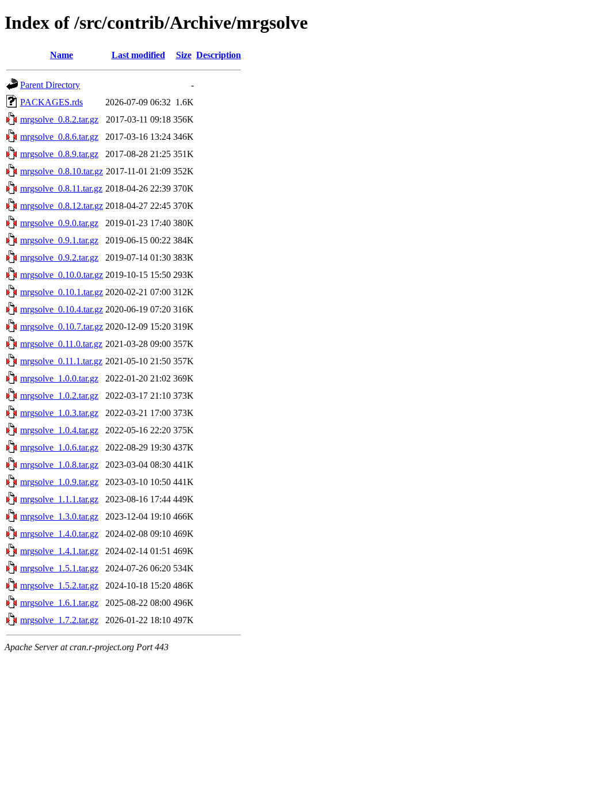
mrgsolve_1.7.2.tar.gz (59, 620)
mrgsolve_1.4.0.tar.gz (59, 534)
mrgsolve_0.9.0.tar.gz (59, 223)
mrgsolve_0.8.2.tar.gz (59, 119)
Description (218, 55)
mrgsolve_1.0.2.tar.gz (59, 395)
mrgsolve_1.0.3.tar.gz (59, 413)
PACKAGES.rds (51, 102)
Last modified (138, 55)
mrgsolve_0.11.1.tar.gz (61, 361)
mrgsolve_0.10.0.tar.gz (61, 275)
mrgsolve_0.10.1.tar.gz (61, 292)
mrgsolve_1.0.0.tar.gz (59, 378)
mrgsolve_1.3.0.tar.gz (59, 516)
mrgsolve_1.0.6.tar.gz (59, 447)
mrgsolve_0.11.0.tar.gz (61, 344)
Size (184, 55)
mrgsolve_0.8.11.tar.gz (61, 188)
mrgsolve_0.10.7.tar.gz (61, 326)
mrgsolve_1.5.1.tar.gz (59, 568)
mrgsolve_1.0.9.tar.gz (59, 482)
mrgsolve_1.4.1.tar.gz (59, 551)
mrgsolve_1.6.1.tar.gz (59, 603)
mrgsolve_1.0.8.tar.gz (59, 465)
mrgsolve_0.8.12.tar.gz (61, 206)
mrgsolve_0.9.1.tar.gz (59, 240)
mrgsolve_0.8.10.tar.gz (61, 171)
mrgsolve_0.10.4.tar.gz (61, 309)
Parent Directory (50, 85)
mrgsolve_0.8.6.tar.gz (59, 137)
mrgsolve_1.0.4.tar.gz (59, 430)
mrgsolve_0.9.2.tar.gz (59, 257)
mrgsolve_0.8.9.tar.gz (59, 154)
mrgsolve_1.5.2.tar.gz (59, 585)
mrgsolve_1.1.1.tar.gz (59, 499)
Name (61, 55)
